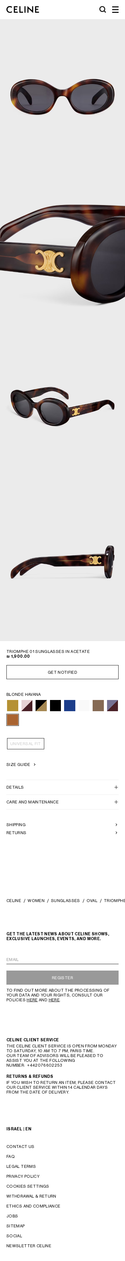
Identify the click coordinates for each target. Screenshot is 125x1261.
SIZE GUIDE (18, 764)
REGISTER (62, 977)
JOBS (12, 1216)
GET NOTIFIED (62, 672)
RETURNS (16, 832)
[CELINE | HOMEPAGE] (22, 9)
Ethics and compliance (33, 1206)
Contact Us (20, 1146)
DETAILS (15, 787)
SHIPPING (16, 824)
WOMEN (36, 900)
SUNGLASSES (65, 900)
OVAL (92, 900)
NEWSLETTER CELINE (28, 1245)
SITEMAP (15, 1226)
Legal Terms (21, 1166)
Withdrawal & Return (31, 1196)
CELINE (13, 900)
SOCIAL (14, 1235)
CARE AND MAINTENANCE (32, 802)
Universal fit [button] (25, 743)
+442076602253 (44, 1065)
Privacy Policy (22, 1176)
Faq (10, 1156)
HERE (32, 999)
